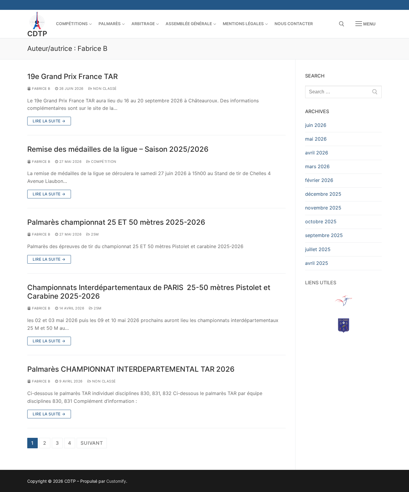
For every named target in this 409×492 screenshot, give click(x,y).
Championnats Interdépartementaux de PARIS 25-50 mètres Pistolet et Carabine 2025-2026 (148, 291)
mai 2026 (316, 139)
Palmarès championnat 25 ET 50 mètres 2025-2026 (116, 222)
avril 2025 (316, 263)
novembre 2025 (323, 208)
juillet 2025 (318, 249)
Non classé (104, 88)
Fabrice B (40, 88)
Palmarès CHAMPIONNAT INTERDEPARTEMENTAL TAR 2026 (130, 369)
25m (94, 234)
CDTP (37, 33)
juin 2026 (315, 125)
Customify (116, 481)
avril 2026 (316, 153)
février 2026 (319, 180)
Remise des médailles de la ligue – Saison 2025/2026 (117, 149)
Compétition (103, 162)
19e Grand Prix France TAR (72, 76)
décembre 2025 (323, 194)
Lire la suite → (49, 121)
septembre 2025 (324, 235)
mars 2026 (317, 166)
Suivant (92, 443)
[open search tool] (341, 24)
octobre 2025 (321, 221)
